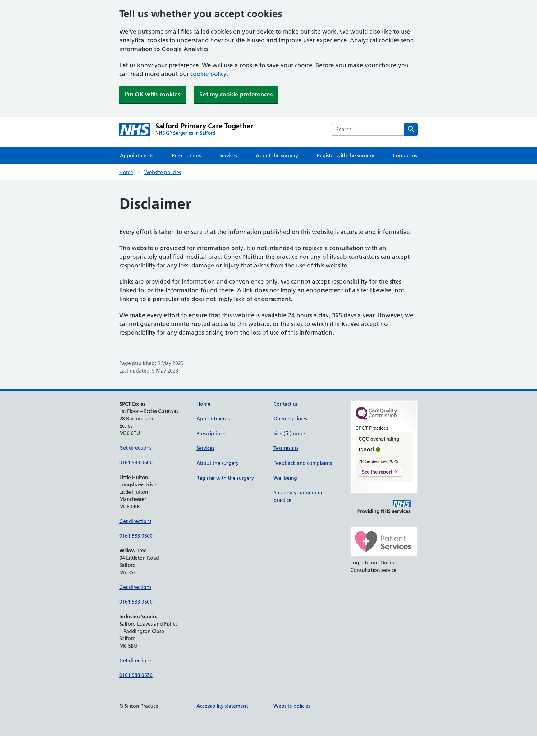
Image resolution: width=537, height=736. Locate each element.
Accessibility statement (222, 706)
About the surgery (277, 155)
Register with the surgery (345, 155)
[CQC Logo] (376, 418)
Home (126, 172)
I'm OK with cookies (152, 94)
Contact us (405, 155)
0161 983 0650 (136, 675)
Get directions (135, 448)
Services (228, 155)
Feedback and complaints (302, 463)
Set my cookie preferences (236, 94)
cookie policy (208, 73)
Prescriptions (186, 155)
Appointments (136, 155)
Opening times (290, 418)
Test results (285, 448)
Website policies (162, 172)
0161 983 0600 (136, 462)
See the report (376, 471)
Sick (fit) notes (289, 433)
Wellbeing (285, 478)
